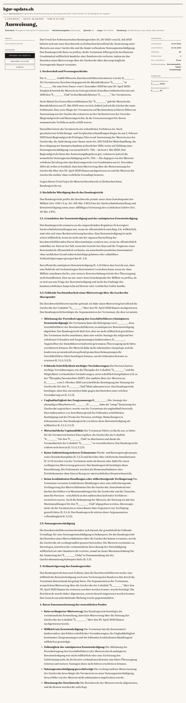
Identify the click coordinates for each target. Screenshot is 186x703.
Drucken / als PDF (20, 61)
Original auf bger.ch (20, 55)
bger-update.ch (18, 9)
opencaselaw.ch (15, 14)
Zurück (20, 67)
